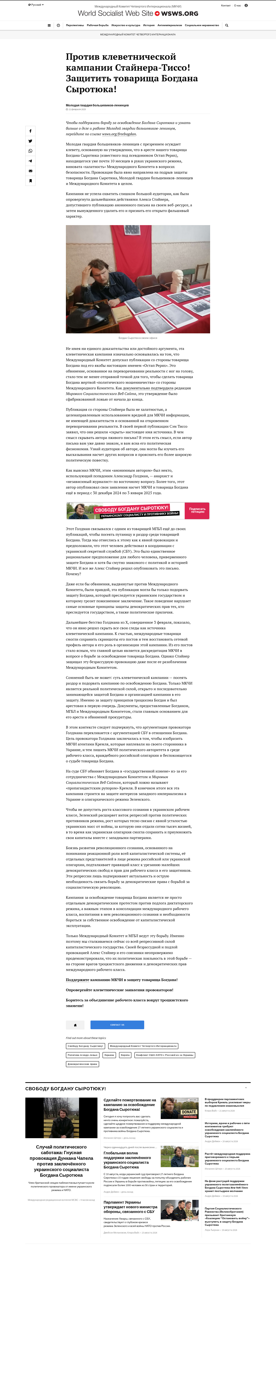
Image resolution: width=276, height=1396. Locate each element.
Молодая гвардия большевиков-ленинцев (97, 105)
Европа (125, 1055)
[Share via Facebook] (30, 131)
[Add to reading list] (30, 181)
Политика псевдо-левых (83, 1055)
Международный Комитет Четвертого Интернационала (143, 1046)
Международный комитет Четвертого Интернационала (138, 34)
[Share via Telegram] (30, 161)
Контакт (226, 5)
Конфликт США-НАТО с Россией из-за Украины (164, 1055)
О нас (237, 5)
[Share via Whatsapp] (30, 151)
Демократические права (82, 1064)
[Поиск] (226, 26)
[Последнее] (58, 26)
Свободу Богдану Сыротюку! (85, 1046)
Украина (109, 1055)
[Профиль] (246, 6)
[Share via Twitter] (30, 141)
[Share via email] (30, 171)
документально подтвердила (148, 387)
